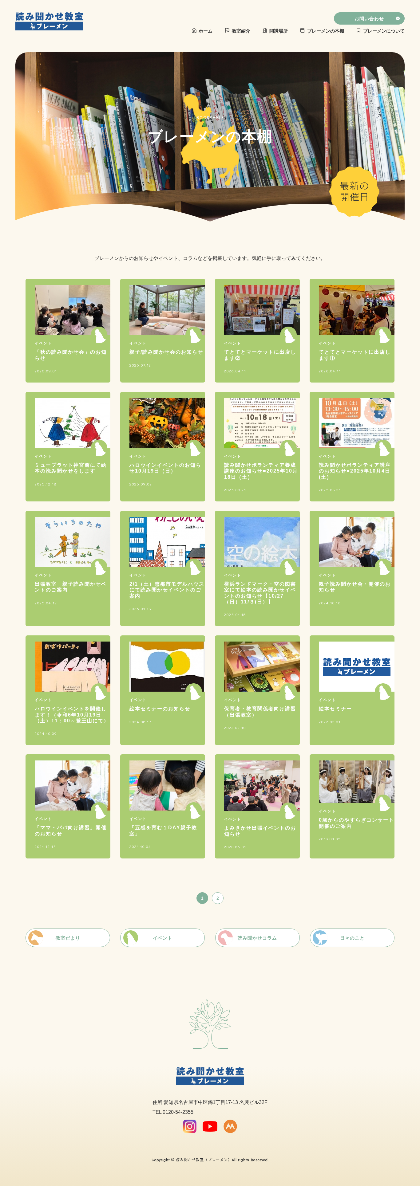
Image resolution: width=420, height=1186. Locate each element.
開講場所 (278, 30)
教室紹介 (241, 30)
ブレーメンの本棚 (325, 30)
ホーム (205, 30)
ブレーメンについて (384, 30)
